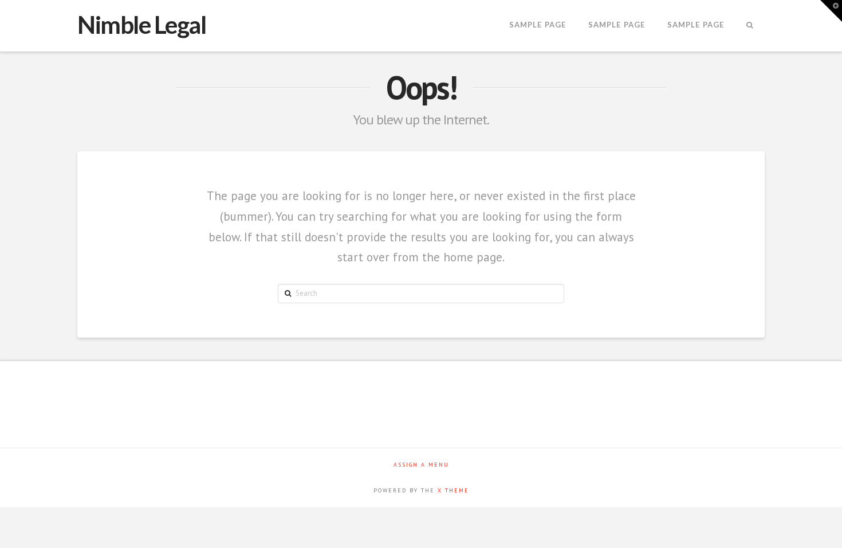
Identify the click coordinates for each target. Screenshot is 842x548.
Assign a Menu (421, 464)
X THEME (453, 490)
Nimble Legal (141, 25)
